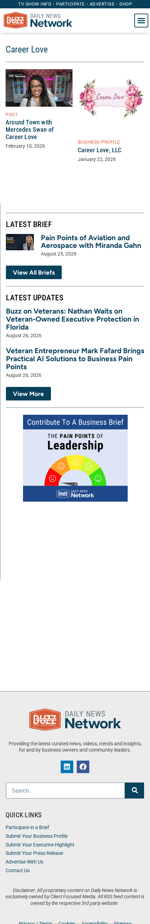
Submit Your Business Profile (37, 836)
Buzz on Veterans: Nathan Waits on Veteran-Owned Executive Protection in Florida (72, 319)
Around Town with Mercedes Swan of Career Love (30, 129)
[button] (141, 20)
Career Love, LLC (100, 150)
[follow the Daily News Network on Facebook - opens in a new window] (83, 767)
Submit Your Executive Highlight (40, 845)
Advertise (102, 4)
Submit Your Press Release (34, 853)
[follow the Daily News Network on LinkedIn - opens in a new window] (67, 767)
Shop (125, 4)
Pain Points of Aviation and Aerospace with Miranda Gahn (91, 241)
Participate (70, 4)
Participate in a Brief (27, 827)
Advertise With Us (24, 862)
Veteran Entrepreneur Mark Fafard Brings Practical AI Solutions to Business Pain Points (75, 358)
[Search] (134, 791)
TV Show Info (34, 4)
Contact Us (18, 871)
